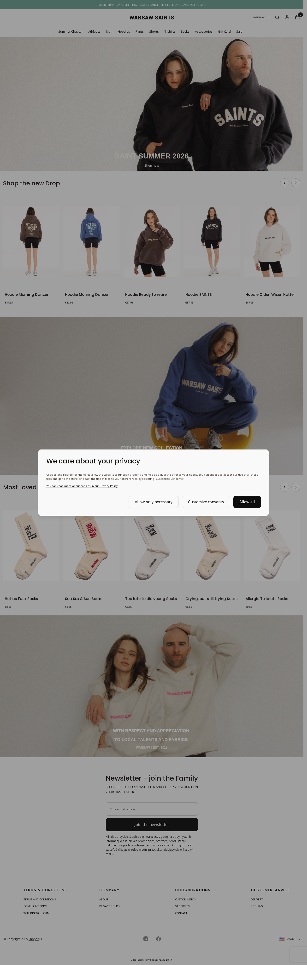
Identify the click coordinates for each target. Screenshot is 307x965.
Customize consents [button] (206, 501)
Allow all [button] (247, 501)
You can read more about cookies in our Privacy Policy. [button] (82, 486)
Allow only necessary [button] (153, 501)
